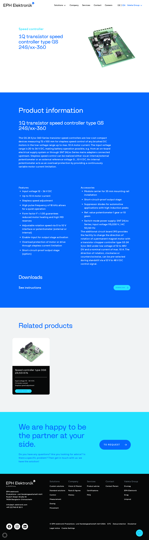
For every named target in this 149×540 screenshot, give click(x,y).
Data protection (119, 524)
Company (74, 5)
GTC (109, 524)
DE (119, 5)
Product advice (93, 486)
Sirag (126, 495)
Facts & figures (74, 490)
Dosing (52, 504)
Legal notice (55, 528)
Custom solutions (57, 486)
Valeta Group (131, 481)
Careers (108, 5)
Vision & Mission (75, 486)
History (71, 495)
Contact (97, 5)
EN (123, 5)
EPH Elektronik (130, 490)
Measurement (55, 499)
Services (86, 5)
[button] (5, 535)
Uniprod (127, 499)
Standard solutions (57, 490)
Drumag (127, 486)
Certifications (92, 490)
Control (53, 495)
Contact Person (112, 486)
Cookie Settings (68, 528)
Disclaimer (132, 524)
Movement (54, 508)
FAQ (89, 495)
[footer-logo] (20, 483)
